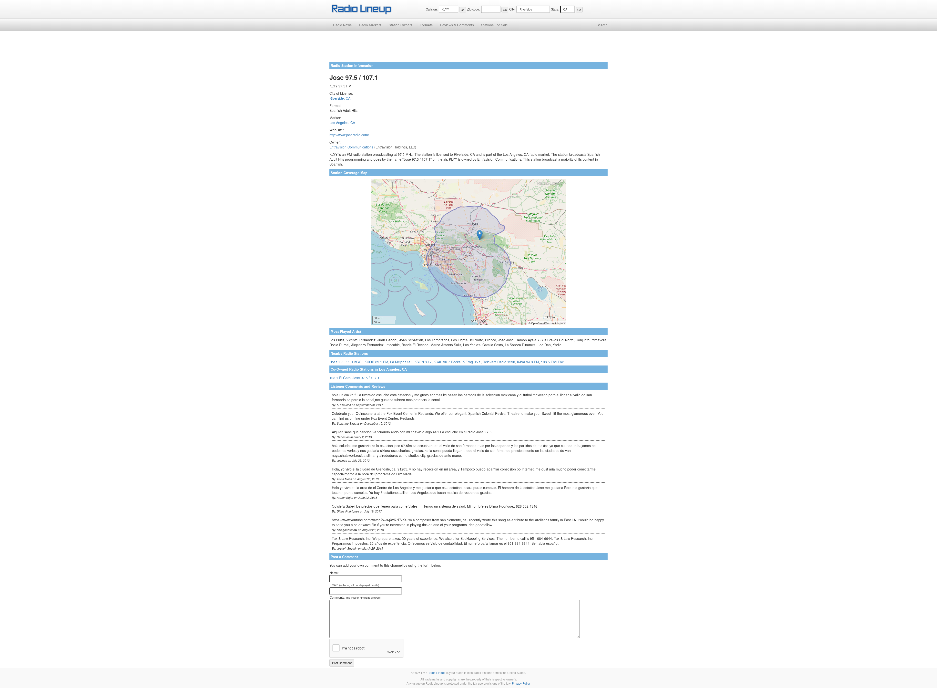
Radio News (342, 24)
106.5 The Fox (552, 361)
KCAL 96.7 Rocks (447, 361)
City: (512, 9)
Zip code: (473, 9)
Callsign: (432, 9)
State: (555, 9)
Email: (354, 585)
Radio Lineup (437, 672)
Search (602, 24)
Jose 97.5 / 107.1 (366, 377)
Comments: (355, 597)
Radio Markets (370, 24)
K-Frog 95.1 (471, 361)
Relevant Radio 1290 (499, 361)
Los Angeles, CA (342, 122)
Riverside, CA (339, 98)
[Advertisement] (468, 48)
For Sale (494, 24)
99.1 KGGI (354, 361)
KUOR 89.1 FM (376, 361)
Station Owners (400, 24)
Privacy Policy (521, 683)
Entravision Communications (351, 147)
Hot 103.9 (337, 361)
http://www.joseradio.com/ (349, 134)
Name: (334, 573)
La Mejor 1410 (401, 361)
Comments (457, 24)
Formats (426, 24)
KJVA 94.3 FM (528, 361)
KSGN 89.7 (423, 361)
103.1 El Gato (340, 377)
